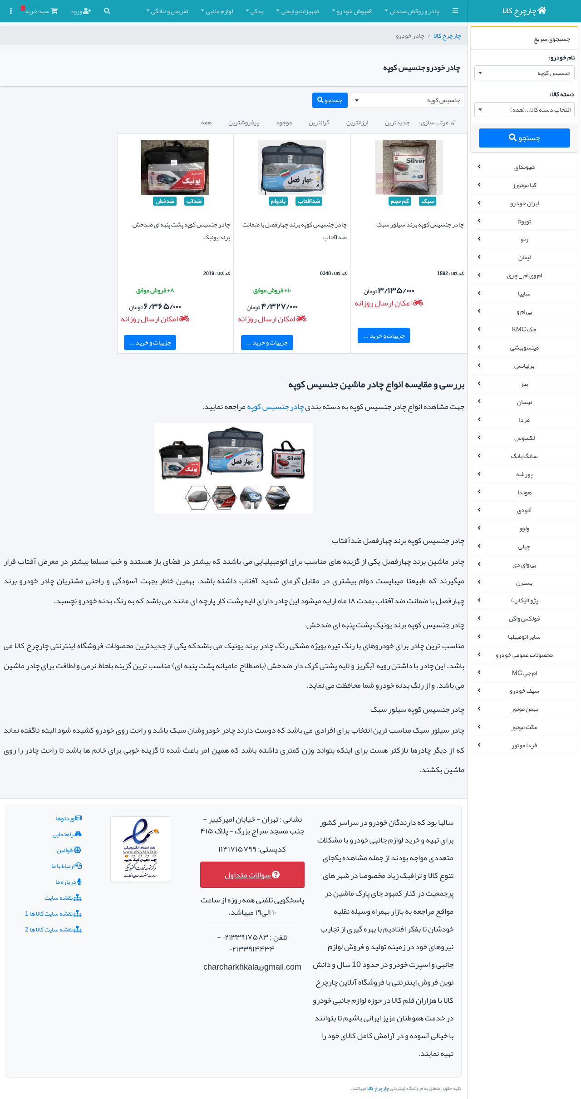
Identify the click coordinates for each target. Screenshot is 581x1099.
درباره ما (66, 881)
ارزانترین (357, 122)
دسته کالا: (562, 94)
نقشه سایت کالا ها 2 (49, 929)
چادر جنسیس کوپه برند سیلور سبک (420, 224)
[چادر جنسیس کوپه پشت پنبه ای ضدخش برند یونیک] (175, 169)
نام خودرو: (562, 57)
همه (206, 122)
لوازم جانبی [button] (219, 11)
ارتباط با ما (63, 865)
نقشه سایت (59, 897)
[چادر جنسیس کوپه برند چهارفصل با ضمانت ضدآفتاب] (292, 169)
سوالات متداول (248, 875)
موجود (284, 122)
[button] (455, 11)
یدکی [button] (257, 11)
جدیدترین (397, 122)
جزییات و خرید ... (384, 335)
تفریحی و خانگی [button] (169, 11)
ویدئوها (65, 818)
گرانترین (319, 122)
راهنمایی (63, 834)
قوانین (65, 849)
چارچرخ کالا (447, 35)
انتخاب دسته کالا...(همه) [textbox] (540, 109)
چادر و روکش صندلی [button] (415, 11)
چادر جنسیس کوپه (275, 406)
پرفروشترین (243, 122)
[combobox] (524, 73)
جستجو (528, 138)
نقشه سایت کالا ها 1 (49, 913)
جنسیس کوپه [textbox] (554, 72)
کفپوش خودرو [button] (354, 11)
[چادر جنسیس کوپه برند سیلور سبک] (409, 169)
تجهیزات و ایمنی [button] (300, 11)
